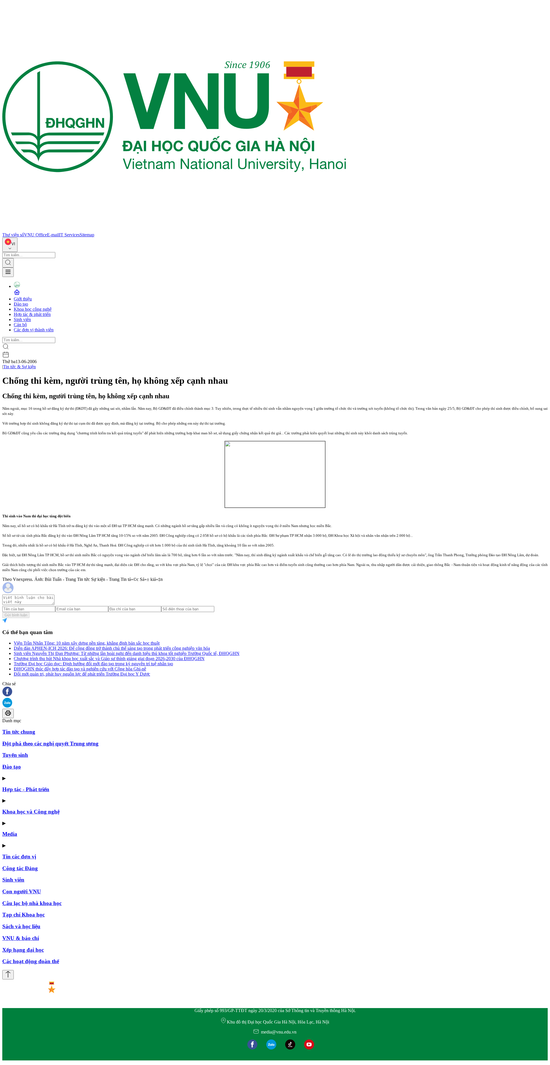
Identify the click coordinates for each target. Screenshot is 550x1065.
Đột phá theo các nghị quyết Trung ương (50, 744)
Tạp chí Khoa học (23, 915)
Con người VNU (21, 891)
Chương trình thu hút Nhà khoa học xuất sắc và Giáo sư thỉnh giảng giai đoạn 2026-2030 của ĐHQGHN (109, 658)
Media (9, 834)
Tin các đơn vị (19, 857)
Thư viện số (13, 234)
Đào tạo (21, 304)
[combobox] (9, 244)
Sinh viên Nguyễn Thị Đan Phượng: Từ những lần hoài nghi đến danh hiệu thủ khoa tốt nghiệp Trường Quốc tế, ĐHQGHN (126, 653)
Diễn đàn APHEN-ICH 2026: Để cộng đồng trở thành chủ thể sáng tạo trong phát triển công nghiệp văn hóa (112, 648)
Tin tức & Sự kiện (19, 366)
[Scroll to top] (8, 974)
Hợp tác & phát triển (32, 314)
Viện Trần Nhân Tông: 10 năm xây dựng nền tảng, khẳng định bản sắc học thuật (87, 643)
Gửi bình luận (16, 615)
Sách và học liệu (21, 926)
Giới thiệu (23, 298)
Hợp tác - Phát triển (25, 789)
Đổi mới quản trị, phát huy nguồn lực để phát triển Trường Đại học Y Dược (82, 674)
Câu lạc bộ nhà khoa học (32, 903)
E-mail (53, 234)
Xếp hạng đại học (23, 950)
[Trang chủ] (174, 229)
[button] (275, 692)
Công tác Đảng (20, 868)
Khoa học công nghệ (33, 309)
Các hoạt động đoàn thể (30, 961)
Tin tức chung (18, 732)
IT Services (69, 234)
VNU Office (35, 234)
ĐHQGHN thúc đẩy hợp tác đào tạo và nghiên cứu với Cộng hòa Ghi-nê (80, 668)
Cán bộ (20, 324)
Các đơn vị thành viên (34, 329)
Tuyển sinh (15, 755)
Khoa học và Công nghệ (31, 812)
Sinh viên (22, 319)
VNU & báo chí (20, 938)
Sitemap (87, 234)
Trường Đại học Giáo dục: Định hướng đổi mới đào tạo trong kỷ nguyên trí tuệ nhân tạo (93, 663)
